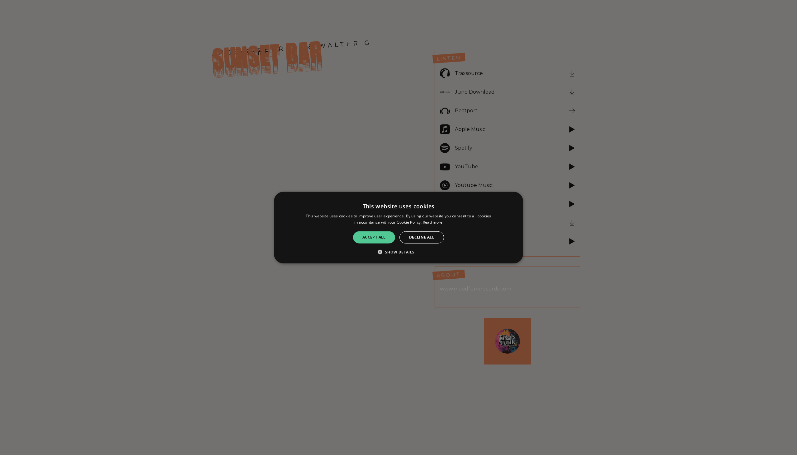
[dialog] (398, 227)
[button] (398, 252)
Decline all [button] (421, 237)
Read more (433, 222)
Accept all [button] (374, 237)
